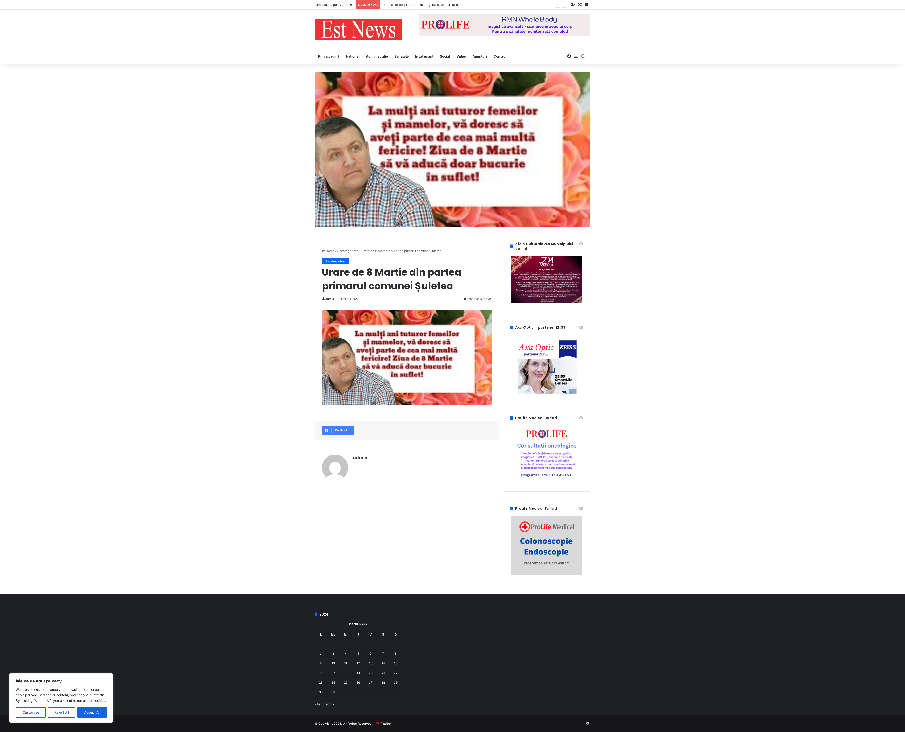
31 (333, 692)
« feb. (319, 704)
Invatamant (424, 56)
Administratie (377, 56)
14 (383, 663)
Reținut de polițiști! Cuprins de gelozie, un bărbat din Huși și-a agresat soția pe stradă (446, 5)
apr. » (330, 704)
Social (445, 56)
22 (396, 673)
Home (329, 251)
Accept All (92, 712)
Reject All (61, 712)
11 (345, 663)
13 (370, 663)
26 (358, 682)
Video (461, 56)
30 (321, 692)
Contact (500, 56)
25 (346, 682)
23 (321, 682)
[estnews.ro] (358, 29)
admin (329, 299)
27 (370, 682)
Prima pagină (328, 56)
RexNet (385, 723)
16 (320, 673)
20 (371, 673)
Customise (31, 712)
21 (383, 673)
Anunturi (480, 56)
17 (333, 673)
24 (333, 682)
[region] (61, 698)
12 (358, 663)
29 (396, 682)
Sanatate (402, 56)
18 (345, 673)
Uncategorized (348, 251)
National (352, 56)
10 (333, 663)
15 (395, 663)
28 (383, 682)
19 (358, 673)
